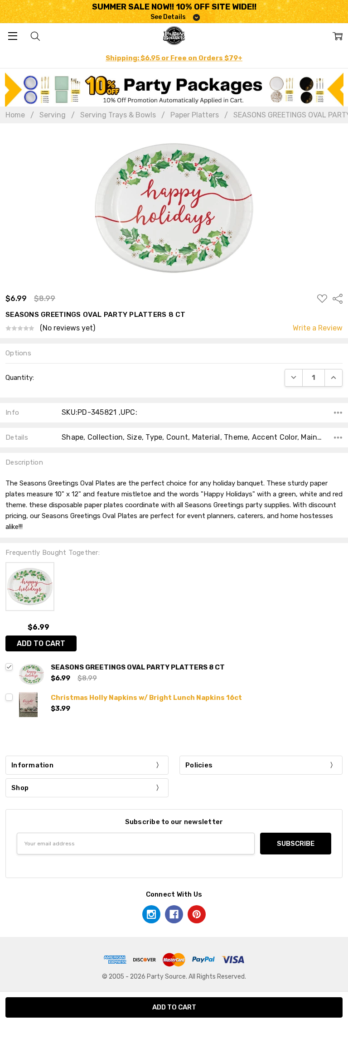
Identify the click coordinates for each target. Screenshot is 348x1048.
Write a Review (318, 328)
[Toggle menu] (12, 35)
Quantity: (19, 378)
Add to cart (41, 643)
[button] (174, 90)
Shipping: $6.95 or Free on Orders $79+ (174, 58)
